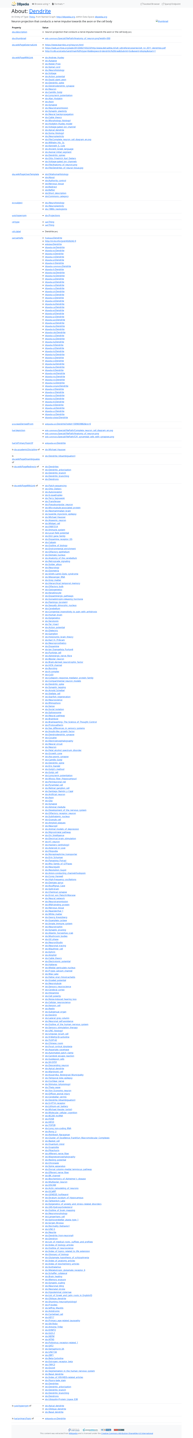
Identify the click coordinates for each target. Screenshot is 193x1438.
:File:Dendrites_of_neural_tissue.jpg (64, 167)
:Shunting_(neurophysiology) (61, 1301)
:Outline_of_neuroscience (59, 1248)
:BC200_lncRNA (54, 1115)
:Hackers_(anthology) (57, 844)
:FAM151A (51, 526)
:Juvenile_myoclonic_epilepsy (60, 514)
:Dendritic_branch (55, 472)
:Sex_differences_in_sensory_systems (65, 728)
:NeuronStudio (54, 942)
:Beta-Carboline (54, 1358)
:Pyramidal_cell (54, 784)
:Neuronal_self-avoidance (59, 1021)
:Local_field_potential (57, 532)
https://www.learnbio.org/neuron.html (64, 44)
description (19, 31)
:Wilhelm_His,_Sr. (54, 142)
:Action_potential (55, 76)
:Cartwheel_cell (54, 1314)
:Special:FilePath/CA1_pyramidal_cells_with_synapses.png (79, 436)
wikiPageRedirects (25, 466)
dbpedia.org (101, 16)
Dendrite (40, 11)
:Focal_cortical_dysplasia (58, 1046)
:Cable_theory (53, 117)
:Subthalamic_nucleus (57, 816)
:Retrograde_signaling (57, 561)
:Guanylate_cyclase (56, 920)
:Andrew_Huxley (54, 57)
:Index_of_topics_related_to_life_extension (67, 1251)
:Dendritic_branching (57, 476)
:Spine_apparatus (55, 1166)
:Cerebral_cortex (54, 989)
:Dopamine (52, 646)
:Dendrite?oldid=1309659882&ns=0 (68, 423)
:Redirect (51, 186)
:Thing (49, 221)
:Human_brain (53, 614)
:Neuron (50, 89)
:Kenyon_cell (52, 1005)
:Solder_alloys (53, 564)
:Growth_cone (53, 753)
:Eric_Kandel (52, 766)
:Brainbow (51, 718)
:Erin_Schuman (54, 857)
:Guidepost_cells (54, 1059)
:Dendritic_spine (54, 762)
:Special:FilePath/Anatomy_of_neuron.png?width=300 (77, 38)
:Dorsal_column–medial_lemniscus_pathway (68, 1169)
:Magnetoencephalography (60, 1156)
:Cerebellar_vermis (56, 1096)
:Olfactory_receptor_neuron (60, 813)
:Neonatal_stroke (55, 1289)
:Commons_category (57, 196)
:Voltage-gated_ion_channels (61, 161)
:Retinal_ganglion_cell (57, 788)
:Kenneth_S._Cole (55, 145)
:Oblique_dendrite (55, 1298)
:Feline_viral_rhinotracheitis (60, 977)
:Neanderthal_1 (54, 910)
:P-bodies (51, 1304)
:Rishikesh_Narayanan (57, 1134)
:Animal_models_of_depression (62, 829)
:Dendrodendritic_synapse (59, 85)
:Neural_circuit (53, 743)
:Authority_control (55, 180)
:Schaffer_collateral (56, 1273)
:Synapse (51, 104)
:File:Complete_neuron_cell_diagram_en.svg (68, 139)
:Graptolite (52, 1147)
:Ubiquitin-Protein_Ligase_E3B (61, 1399)
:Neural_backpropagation (59, 114)
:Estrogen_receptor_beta (59, 1361)
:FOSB (49, 1118)
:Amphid (50, 955)
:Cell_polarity (53, 996)
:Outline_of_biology (56, 545)
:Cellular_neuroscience (58, 1002)
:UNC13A (51, 1352)
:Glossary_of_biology (57, 1254)
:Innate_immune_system (58, 923)
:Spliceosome (53, 712)
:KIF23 (49, 1122)
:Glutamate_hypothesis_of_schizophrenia (67, 1257)
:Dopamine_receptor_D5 (58, 539)
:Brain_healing (53, 1276)
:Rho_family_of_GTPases (58, 863)
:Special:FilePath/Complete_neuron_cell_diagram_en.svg (79, 430)
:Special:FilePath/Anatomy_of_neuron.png (72, 433)
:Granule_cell (53, 819)
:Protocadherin (54, 725)
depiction (18, 430)
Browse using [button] (41, 3)
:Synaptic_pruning (55, 929)
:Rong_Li (50, 1131)
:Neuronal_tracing (55, 945)
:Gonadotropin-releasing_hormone (64, 599)
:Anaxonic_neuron (55, 520)
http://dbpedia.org (65, 16)
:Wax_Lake (51, 973)
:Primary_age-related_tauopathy (62, 1320)
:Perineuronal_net (55, 781)
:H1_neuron (52, 841)
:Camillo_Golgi (53, 92)
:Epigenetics (52, 617)
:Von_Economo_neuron (58, 1090)
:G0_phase (51, 939)
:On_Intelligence (54, 835)
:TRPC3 (50, 1364)
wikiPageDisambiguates (26, 459)
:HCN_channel (53, 665)
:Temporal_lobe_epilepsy (58, 1077)
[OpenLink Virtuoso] (73, 1429)
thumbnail (19, 38)
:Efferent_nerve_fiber (57, 1172)
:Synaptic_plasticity (56, 111)
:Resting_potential (55, 1159)
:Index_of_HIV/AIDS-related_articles (64, 1377)
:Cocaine (51, 737)
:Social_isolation (54, 709)
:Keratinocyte (53, 592)
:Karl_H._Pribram (55, 640)
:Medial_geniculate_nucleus (60, 967)
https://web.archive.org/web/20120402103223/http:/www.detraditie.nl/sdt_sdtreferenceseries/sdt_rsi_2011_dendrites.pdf (105, 47)
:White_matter (53, 914)
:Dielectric (51, 630)
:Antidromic (52, 1311)
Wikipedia (73, 1433)
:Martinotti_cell (54, 1071)
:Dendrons (52, 479)
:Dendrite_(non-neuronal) (59, 1235)
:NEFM (49, 1336)
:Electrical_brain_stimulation (60, 838)
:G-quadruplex (53, 495)
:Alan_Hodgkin (53, 98)
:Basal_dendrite (54, 1374)
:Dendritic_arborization (58, 469)
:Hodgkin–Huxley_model (58, 123)
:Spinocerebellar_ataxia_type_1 (62, 1219)
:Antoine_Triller (54, 1326)
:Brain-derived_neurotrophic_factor (64, 662)
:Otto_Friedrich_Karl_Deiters (60, 158)
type (15, 221)
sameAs (17, 237)
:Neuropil (51, 825)
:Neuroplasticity (54, 136)
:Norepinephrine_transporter (61, 854)
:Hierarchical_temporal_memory (62, 583)
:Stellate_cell (52, 693)
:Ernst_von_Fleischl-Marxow (60, 895)
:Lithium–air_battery (56, 1106)
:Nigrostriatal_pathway (58, 832)
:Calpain (50, 542)
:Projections (52, 215)
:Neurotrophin (53, 926)
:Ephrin (50, 951)
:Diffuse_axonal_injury (57, 1093)
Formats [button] (58, 3)
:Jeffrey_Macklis (54, 1307)
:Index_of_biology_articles (59, 1244)
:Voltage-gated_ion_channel (60, 126)
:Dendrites (52, 466)
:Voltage (50, 73)
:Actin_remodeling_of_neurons (62, 1188)
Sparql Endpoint (172, 3)
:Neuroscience (53, 699)
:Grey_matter (53, 580)
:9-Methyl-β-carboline (57, 1037)
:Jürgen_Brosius (54, 1222)
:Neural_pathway (55, 715)
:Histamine (52, 992)
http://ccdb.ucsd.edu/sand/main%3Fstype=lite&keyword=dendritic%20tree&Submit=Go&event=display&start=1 (100, 51)
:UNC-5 (50, 1229)
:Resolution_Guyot (55, 870)
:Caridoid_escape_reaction (59, 1055)
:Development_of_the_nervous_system (65, 810)
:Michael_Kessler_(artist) (58, 1109)
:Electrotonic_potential (58, 961)
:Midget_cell (52, 523)
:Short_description (55, 193)
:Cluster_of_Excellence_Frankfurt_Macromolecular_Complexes (77, 1137)
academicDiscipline (25, 449)
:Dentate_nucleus (55, 554)
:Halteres (51, 964)
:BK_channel (52, 1175)
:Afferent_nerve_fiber (57, 1153)
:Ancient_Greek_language (59, 148)
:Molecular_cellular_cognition (61, 1112)
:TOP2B (50, 1125)
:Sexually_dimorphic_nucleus (61, 605)
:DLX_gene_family (55, 536)
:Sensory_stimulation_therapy (61, 1027)
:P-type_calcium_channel (58, 970)
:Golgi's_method (54, 769)
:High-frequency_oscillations (60, 879)
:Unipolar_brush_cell (56, 1033)
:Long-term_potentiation (58, 95)
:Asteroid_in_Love (55, 847)
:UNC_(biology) (54, 1030)
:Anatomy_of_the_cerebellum (61, 558)
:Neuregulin (52, 866)
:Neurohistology (54, 70)
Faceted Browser (151, 3)
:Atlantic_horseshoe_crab (59, 933)
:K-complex (52, 671)
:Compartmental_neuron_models (63, 680)
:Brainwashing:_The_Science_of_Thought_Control (71, 721)
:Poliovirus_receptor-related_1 (61, 1342)
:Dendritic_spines (55, 155)
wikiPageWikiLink (22, 57)
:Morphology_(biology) (58, 120)
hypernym (19, 215)
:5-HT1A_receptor (55, 1103)
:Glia (49, 800)
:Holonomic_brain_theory (59, 636)
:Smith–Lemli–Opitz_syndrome (61, 573)
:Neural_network (55, 898)
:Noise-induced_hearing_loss (61, 999)
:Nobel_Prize (53, 63)
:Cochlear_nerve (54, 1081)
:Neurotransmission (56, 107)
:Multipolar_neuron (56, 1181)
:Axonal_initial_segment (58, 152)
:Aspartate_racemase (57, 1049)
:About (50, 177)
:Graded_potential (55, 980)
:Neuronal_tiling (54, 1285)
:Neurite (50, 1232)
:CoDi (49, 674)
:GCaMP (50, 1191)
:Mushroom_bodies (56, 936)
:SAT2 (49, 1345)
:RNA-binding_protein (57, 904)
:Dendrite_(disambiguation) (60, 455)
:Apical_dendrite (54, 130)
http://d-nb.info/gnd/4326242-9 (60, 241)
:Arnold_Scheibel (55, 690)
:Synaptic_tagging (55, 687)
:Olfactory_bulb (54, 586)
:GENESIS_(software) (56, 1194)
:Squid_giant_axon (55, 79)
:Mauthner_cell (54, 948)
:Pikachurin (52, 1150)
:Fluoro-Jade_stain (55, 1380)
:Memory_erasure (55, 1279)
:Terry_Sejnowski (55, 498)
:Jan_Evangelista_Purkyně (59, 649)
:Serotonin (52, 621)
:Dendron (51, 1238)
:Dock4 (50, 1367)
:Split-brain (52, 888)
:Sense (50, 706)
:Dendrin (51, 1014)
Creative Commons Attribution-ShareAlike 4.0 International (127, 1433)
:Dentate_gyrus (54, 882)
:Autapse (51, 60)
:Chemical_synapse (56, 892)
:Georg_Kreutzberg (56, 917)
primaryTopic (22, 1418)
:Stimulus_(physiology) (57, 1084)
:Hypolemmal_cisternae (58, 1292)
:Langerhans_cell (55, 1216)
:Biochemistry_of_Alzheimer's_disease (65, 1178)
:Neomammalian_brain (58, 510)
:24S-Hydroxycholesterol (58, 1207)
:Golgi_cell (51, 772)
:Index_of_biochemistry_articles (62, 1263)
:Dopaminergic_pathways (59, 595)
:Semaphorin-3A (54, 1348)
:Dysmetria (52, 570)
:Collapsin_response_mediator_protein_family (69, 677)
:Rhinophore (53, 703)
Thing (32, 16)
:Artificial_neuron (55, 794)
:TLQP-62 (51, 1040)
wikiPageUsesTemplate (25, 174)
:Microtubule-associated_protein (62, 507)
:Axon (49, 101)
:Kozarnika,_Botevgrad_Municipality (64, 1074)
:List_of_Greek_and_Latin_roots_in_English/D (68, 1295)
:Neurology (52, 567)
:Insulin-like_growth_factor (60, 731)
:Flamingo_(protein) (56, 602)
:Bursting (51, 668)
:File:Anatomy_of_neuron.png (61, 164)
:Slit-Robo (51, 1323)
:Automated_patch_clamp (59, 1052)
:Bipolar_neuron (54, 658)
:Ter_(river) (52, 624)
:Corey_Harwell (54, 876)
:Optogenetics (53, 589)
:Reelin (50, 1008)
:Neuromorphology (56, 1213)
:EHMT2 (50, 1330)
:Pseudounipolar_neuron (59, 504)
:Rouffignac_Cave (55, 885)
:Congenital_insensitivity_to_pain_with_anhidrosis (71, 611)
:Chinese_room (54, 1043)
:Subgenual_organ (55, 1011)
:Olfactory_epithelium (57, 551)
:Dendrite (53, 237)
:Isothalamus (53, 1267)
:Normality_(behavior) (57, 1226)
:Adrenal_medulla (55, 807)
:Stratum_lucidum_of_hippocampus (64, 1197)
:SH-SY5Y (51, 1062)
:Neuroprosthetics (55, 643)
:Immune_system (55, 529)
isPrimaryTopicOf (22, 443)
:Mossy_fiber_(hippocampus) (61, 778)
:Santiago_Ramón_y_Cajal (59, 791)
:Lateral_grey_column (57, 1018)
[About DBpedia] (20, 4)
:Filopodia (51, 851)
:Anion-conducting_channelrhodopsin (65, 873)
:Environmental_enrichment (60, 548)
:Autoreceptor (53, 491)
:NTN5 (49, 1339)
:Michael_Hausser (55, 449)
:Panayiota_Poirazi (55, 860)
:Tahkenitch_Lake (55, 1200)
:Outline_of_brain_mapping (60, 1210)
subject (17, 202)
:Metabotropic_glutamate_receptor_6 (65, 1270)
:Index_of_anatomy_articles (60, 1260)
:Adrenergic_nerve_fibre (58, 655)
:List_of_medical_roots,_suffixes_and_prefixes (69, 1241)
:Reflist (50, 190)
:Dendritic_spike (54, 82)
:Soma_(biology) (54, 133)
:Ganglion (51, 633)
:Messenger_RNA (55, 577)
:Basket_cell (52, 1140)
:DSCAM (50, 1185)
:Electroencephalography (59, 740)
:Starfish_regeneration (58, 696)
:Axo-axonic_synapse (57, 756)
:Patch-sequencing (56, 485)
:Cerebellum (52, 608)
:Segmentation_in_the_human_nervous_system (70, 1370)
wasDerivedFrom (22, 423)
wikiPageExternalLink (24, 44)
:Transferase (53, 501)
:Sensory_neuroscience (58, 986)
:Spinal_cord (52, 67)
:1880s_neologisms (56, 209)
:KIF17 (49, 1317)
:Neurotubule (53, 983)
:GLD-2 (50, 1333)
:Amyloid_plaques (55, 822)
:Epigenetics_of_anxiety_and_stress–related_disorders (73, 1203)
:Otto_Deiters (53, 488)
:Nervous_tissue (54, 183)
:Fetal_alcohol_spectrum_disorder (63, 750)
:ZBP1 (49, 1355)
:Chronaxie (52, 1163)
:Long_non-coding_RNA (58, 1128)
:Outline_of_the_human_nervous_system (66, 1024)
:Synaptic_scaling (55, 1282)
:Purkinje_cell (53, 652)
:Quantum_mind (54, 1144)
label (16, 231)
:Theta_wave (52, 1087)
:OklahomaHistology (56, 174)
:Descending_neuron (57, 1065)
